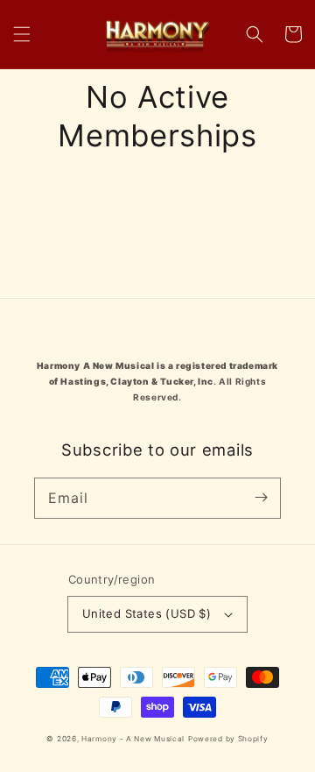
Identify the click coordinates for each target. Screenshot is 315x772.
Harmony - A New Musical (133, 738)
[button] (22, 34)
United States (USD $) (146, 613)
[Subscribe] (261, 497)
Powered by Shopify (228, 738)
